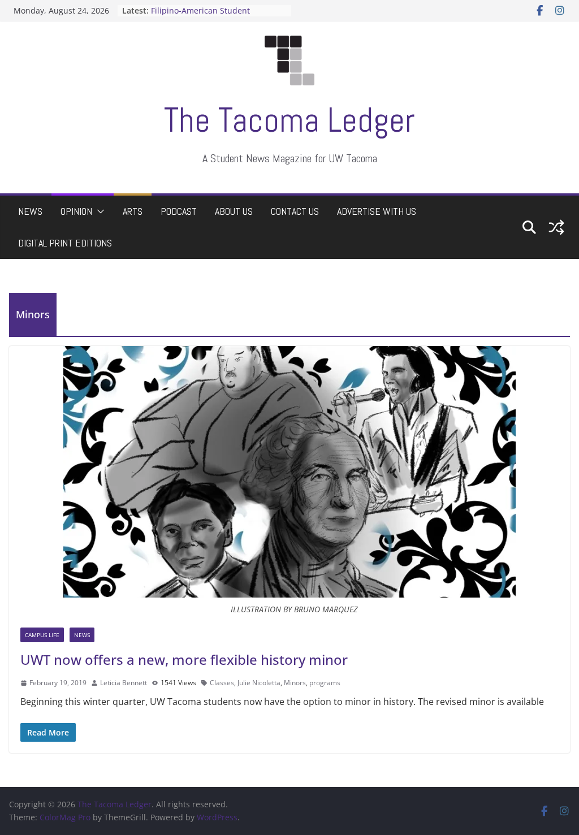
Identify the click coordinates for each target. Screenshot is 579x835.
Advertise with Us (376, 211)
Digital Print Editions (65, 242)
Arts (132, 211)
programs (324, 682)
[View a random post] (556, 227)
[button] (98, 211)
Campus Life (42, 635)
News (30, 211)
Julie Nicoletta (258, 682)
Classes (222, 682)
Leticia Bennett (123, 682)
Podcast (179, 211)
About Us (234, 211)
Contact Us (295, 211)
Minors (295, 682)
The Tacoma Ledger (289, 120)
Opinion (76, 211)
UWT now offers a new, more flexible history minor (184, 659)
